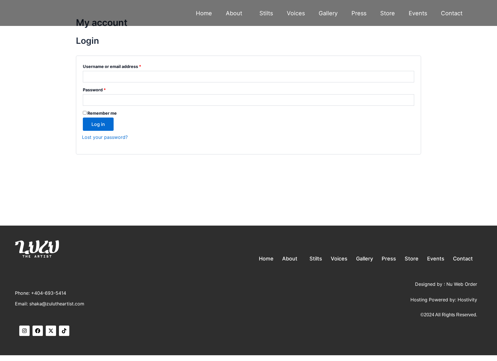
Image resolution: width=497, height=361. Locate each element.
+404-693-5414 (48, 293)
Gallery (328, 13)
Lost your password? (105, 137)
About (234, 13)
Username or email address (112, 66)
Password (94, 89)
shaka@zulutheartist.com (56, 304)
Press (358, 13)
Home (204, 13)
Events (418, 13)
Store (387, 13)
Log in (98, 124)
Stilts (266, 13)
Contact (451, 13)
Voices (296, 13)
